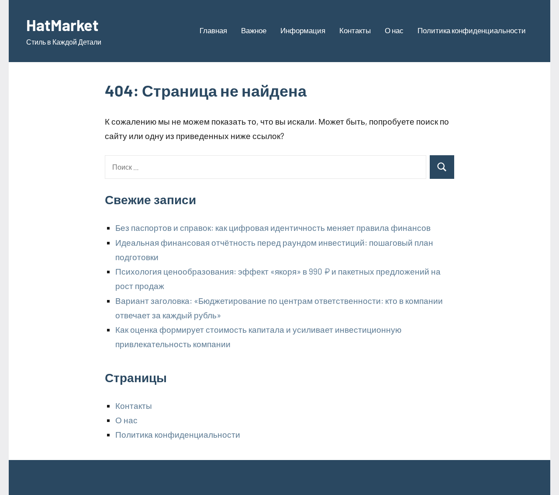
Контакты (355, 30)
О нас (394, 30)
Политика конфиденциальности (472, 30)
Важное (253, 30)
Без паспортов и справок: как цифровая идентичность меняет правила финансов (273, 228)
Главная (213, 30)
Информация (302, 30)
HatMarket (62, 24)
